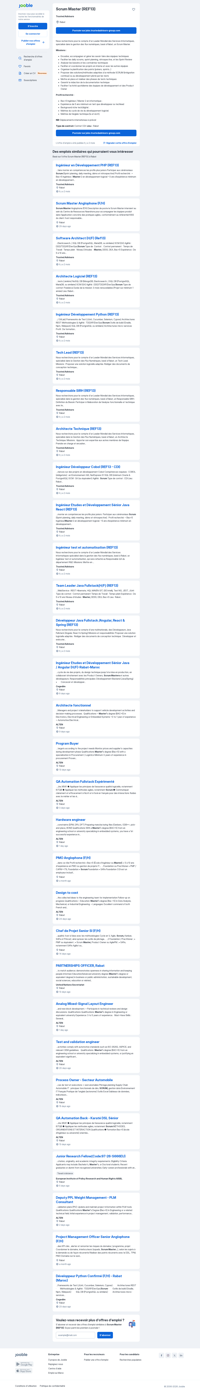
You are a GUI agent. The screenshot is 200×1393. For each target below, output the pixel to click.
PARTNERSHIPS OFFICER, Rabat (80, 966)
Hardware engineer (70, 820)
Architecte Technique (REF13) (78, 429)
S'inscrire (33, 26)
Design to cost (67, 893)
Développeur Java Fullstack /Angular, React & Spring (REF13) (90, 622)
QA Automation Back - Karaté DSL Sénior (87, 1118)
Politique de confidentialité (52, 1386)
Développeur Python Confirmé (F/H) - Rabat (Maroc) (89, 1278)
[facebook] (161, 1355)
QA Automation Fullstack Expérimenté (85, 782)
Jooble (181, 1386)
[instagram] (168, 1355)
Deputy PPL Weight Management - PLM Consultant (86, 1200)
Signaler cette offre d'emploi (121, 143)
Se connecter (33, 33)
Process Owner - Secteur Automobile (84, 1080)
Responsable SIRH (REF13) (76, 391)
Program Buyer (67, 743)
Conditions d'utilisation (26, 1386)
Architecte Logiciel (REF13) (76, 276)
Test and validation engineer (77, 1042)
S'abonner (105, 1335)
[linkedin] (181, 1355)
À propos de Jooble (57, 1359)
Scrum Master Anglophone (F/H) (80, 203)
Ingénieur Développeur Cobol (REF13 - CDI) (88, 467)
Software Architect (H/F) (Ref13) (81, 238)
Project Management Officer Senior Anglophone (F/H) (93, 1239)
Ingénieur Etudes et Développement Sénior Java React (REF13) (92, 507)
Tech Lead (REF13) (70, 352)
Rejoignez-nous (55, 1364)
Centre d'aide (54, 1368)
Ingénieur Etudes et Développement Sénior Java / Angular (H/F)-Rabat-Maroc (92, 665)
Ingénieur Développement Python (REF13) (87, 314)
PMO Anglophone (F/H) (73, 858)
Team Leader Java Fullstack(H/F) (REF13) (87, 586)
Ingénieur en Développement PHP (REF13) (87, 165)
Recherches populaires (130, 1359)
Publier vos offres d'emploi (30, 42)
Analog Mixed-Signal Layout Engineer (84, 1004)
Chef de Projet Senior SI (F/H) (78, 931)
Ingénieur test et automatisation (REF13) (87, 547)
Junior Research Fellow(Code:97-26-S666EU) (91, 1156)
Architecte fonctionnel (73, 705)
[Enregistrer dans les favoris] (133, 9)
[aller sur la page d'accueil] (33, 5)
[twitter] (174, 1355)
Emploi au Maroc (56, 1372)
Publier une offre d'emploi (96, 1359)
